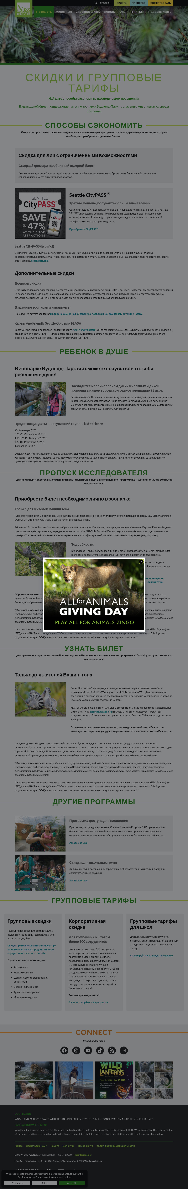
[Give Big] (94, 594)
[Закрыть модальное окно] (141, 562)
